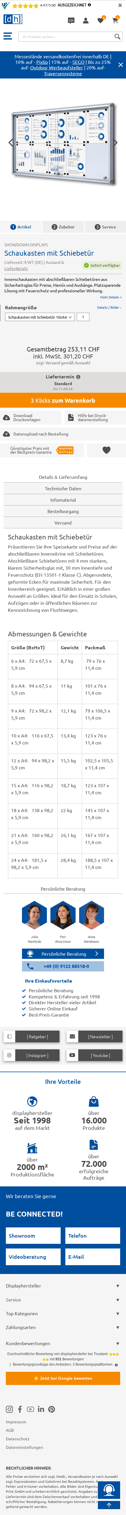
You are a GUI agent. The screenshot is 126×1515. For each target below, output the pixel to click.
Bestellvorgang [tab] (63, 511)
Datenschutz (18, 1438)
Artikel (21, 227)
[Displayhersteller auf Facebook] (19, 1408)
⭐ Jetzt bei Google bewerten (63, 1378)
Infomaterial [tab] (63, 500)
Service (106, 227)
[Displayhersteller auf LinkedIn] (41, 1408)
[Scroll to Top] (109, 1505)
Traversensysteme (63, 73)
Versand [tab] (63, 522)
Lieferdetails (16, 268)
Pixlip (42, 62)
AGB (10, 1430)
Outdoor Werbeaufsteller (56, 67)
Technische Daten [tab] (63, 488)
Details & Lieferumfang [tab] (63, 477)
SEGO (78, 62)
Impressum (16, 1421)
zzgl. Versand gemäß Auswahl (63, 362)
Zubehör (64, 227)
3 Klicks (63, 400)
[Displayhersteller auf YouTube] (30, 1408)
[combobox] (70, 37)
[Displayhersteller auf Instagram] (9, 1408)
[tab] (63, 313)
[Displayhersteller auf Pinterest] (51, 1408)
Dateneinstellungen (24, 1447)
